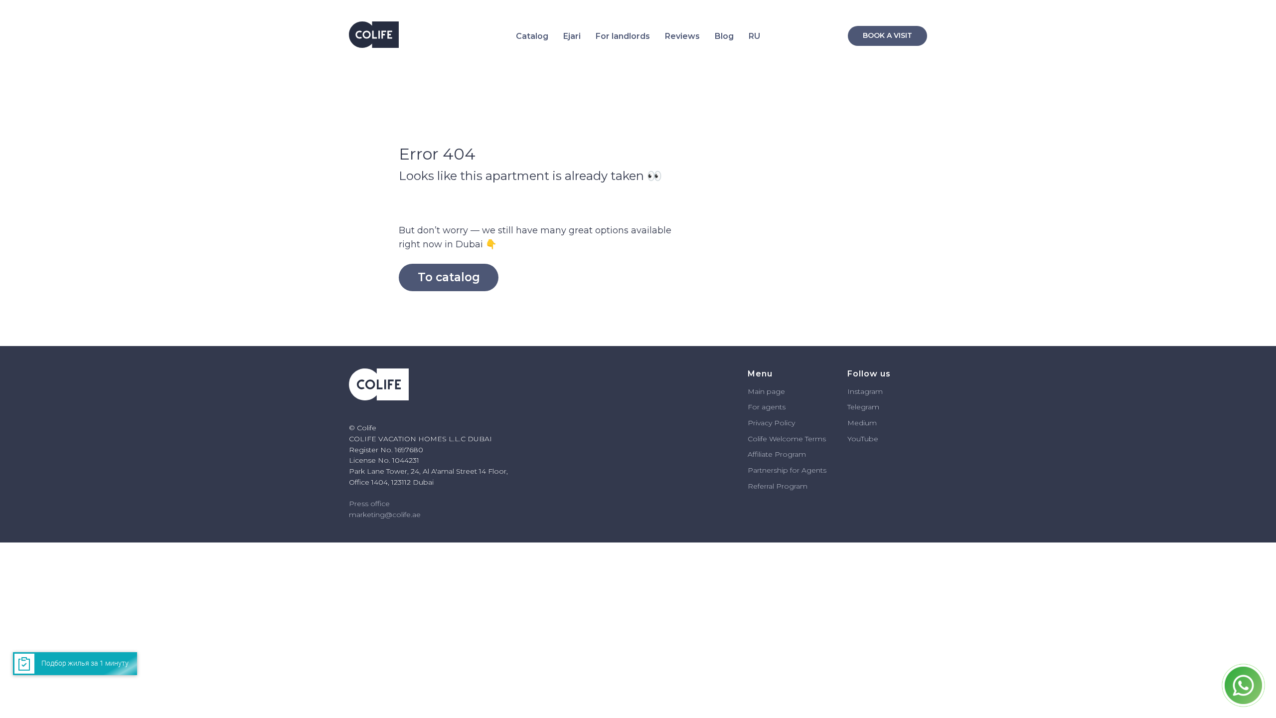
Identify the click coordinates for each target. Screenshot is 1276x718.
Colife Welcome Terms (787, 438)
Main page (766, 391)
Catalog (532, 36)
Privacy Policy (771, 422)
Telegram (863, 406)
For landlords (623, 36)
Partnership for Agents (787, 470)
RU (754, 36)
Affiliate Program (777, 454)
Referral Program (777, 486)
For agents (767, 406)
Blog (724, 36)
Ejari (572, 36)
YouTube (862, 438)
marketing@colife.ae (385, 514)
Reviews (682, 36)
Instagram (865, 391)
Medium (862, 422)
